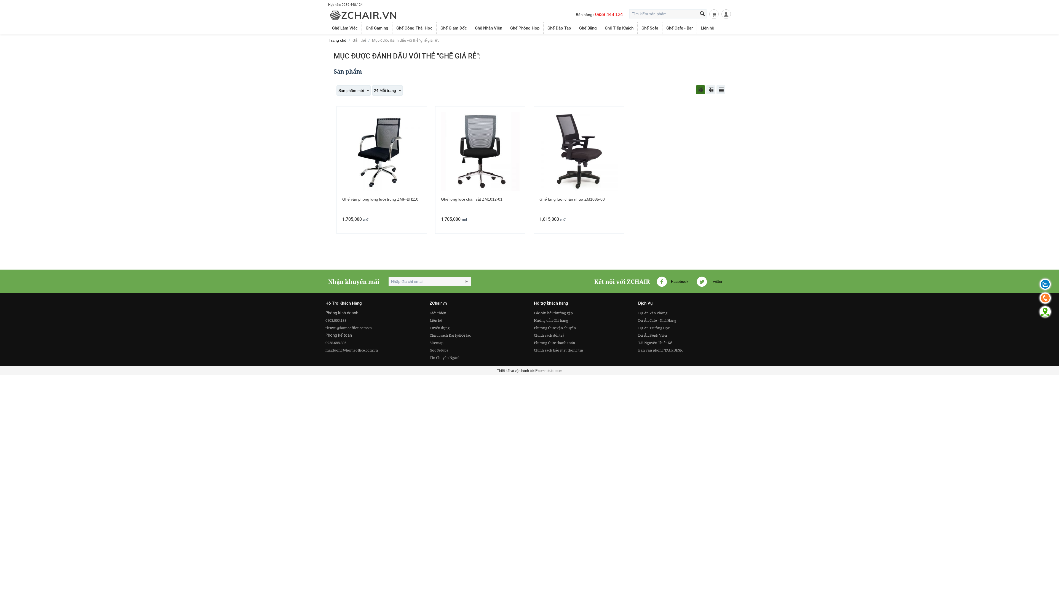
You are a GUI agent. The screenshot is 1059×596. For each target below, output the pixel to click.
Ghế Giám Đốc (453, 28)
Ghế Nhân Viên (488, 28)
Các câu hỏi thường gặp (553, 312)
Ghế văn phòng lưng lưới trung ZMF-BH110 (380, 199)
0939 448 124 (609, 14)
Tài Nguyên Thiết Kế (655, 342)
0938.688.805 (335, 342)
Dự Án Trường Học (654, 327)
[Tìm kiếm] (702, 14)
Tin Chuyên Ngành (445, 357)
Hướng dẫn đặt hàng (551, 320)
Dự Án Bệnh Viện (652, 335)
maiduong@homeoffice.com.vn (351, 350)
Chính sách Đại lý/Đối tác (450, 335)
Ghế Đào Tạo (559, 28)
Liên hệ (707, 28)
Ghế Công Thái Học (414, 28)
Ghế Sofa (649, 28)
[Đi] (466, 281)
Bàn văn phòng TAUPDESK (660, 350)
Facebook (679, 281)
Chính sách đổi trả (549, 335)
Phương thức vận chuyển (555, 327)
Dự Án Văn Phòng (652, 312)
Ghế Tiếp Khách (619, 28)
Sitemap (436, 342)
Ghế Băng (588, 28)
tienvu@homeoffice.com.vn (348, 327)
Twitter (716, 281)
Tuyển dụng (440, 327)
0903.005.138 (335, 320)
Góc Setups (439, 350)
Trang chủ (337, 40)
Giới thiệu (438, 312)
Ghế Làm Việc (345, 28)
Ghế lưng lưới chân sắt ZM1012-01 (471, 199)
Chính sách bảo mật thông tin (558, 350)
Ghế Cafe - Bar (679, 28)
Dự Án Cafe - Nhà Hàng (657, 320)
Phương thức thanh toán (554, 342)
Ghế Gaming (377, 28)
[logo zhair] (363, 15)
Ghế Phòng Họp (524, 28)
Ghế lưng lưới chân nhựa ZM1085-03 (572, 199)
